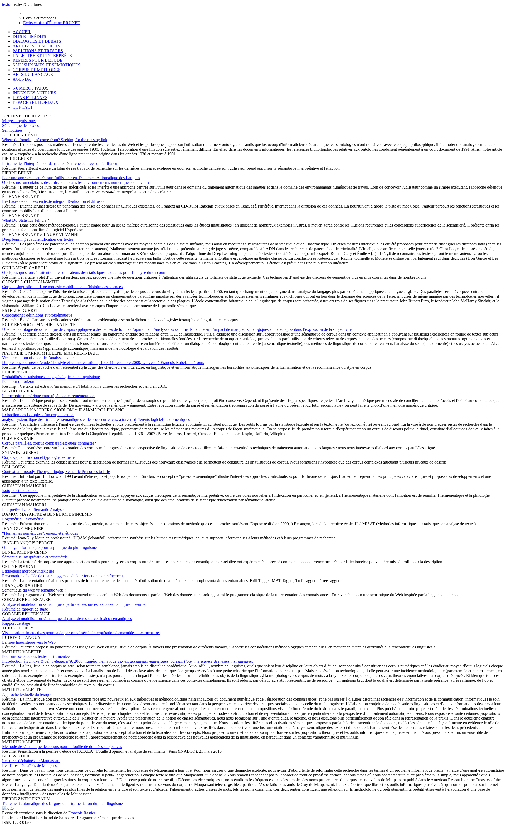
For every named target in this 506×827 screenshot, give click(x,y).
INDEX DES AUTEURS (34, 93)
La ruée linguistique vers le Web (29, 642)
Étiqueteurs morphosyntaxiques (62, 573)
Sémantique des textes (20, 125)
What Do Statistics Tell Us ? (25, 220)
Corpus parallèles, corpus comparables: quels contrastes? (49, 443)
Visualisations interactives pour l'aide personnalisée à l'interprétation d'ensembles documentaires (81, 633)
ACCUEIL (22, 31)
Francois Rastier (81, 813)
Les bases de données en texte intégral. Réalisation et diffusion (54, 201)
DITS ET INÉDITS (29, 36)
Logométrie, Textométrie (22, 519)
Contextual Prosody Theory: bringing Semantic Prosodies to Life (56, 471)
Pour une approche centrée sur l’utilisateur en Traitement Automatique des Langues (75, 180)
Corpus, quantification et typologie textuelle (38, 457)
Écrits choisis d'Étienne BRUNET (51, 23)
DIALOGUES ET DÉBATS (37, 41)
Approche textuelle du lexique (27, 694)
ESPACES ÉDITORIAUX (36, 102)
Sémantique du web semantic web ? (34, 590)
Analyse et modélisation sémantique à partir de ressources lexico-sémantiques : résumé (73, 606)
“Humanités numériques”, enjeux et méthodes (40, 533)
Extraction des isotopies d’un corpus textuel (96, 417)
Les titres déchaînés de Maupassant (32, 763)
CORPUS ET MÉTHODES (36, 69)
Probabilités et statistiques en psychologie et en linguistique (51, 379)
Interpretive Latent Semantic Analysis (33, 509)
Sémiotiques (12, 130)
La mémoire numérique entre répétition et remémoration (48, 395)
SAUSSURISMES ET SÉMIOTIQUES (46, 65)
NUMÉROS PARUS (30, 88)
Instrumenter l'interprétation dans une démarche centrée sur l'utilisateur (60, 163)
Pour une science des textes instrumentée (127, 658)
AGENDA (22, 79)
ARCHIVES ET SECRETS (36, 46)
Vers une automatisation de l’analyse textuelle (103, 360)
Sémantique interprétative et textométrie (35, 557)
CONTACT (23, 107)
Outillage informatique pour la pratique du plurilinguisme (49, 547)
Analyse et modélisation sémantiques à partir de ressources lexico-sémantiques (67, 621)
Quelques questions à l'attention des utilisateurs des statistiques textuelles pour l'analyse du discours (84, 272)
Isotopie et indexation (20, 490)
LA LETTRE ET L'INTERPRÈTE (42, 55)
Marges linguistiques (19, 121)
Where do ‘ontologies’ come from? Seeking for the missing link (54, 139)
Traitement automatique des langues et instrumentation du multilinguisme (62, 803)
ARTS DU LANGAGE (33, 74)
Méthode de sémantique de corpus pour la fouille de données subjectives (62, 746)
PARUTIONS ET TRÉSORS (38, 50)
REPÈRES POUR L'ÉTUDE (37, 60)
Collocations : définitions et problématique (37, 315)
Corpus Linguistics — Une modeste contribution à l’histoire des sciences (62, 286)
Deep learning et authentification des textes (37, 239)
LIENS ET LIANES (30, 97)
